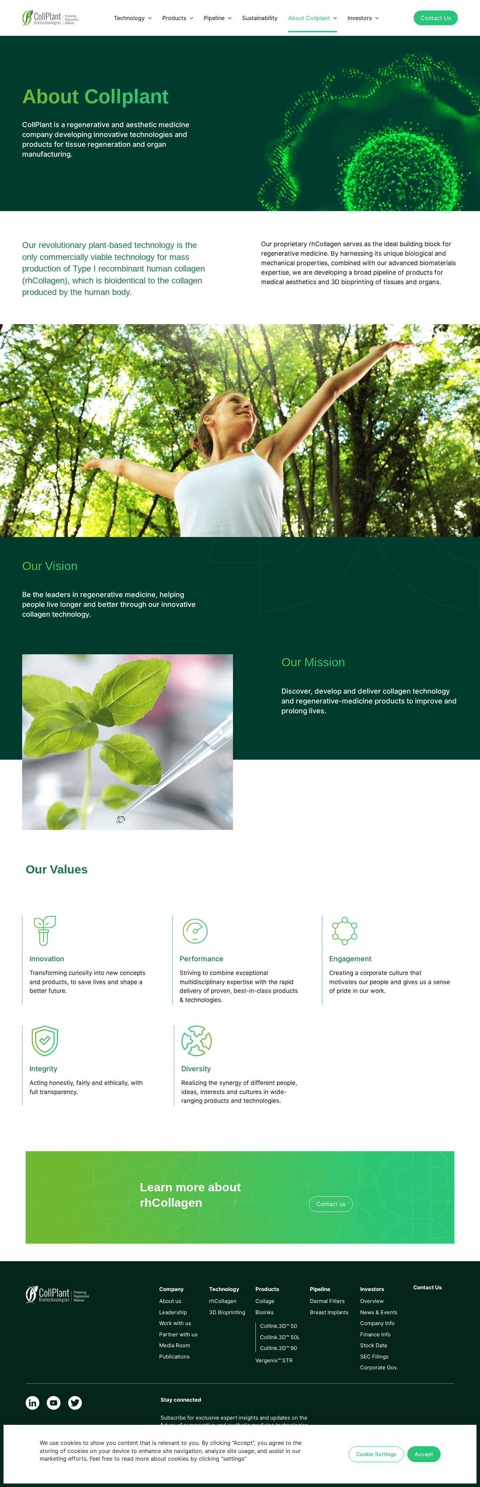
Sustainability (260, 17)
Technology (129, 17)
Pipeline (214, 17)
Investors (360, 17)
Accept (424, 1454)
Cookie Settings (376, 1454)
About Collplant (309, 17)
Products (174, 17)
